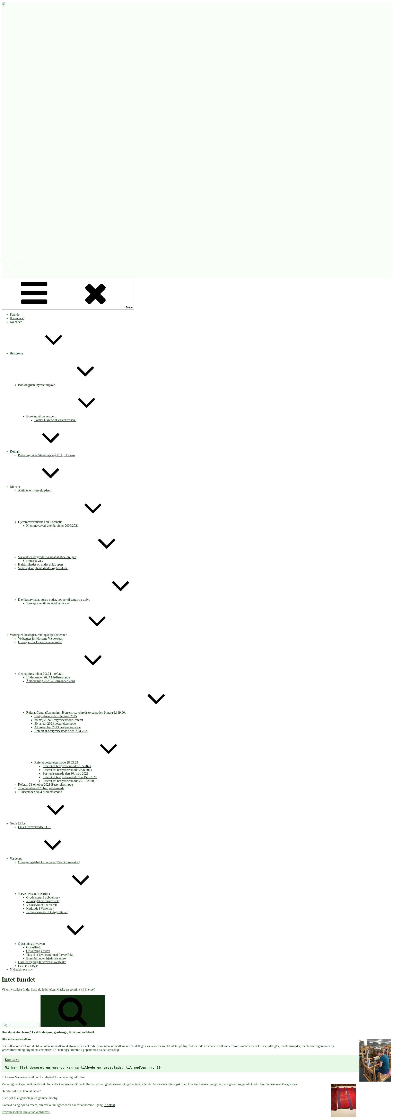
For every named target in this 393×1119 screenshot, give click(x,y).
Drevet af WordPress (36, 1112)
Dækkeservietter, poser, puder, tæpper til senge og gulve (54, 599)
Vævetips (16, 858)
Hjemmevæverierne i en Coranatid (40, 522)
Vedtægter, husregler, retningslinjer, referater (38, 635)
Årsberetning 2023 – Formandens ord (50, 681)
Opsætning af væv (38, 951)
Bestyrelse (16, 353)
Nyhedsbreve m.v (21, 969)
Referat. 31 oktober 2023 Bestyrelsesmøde (45, 784)
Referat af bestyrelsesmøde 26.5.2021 (67, 766)
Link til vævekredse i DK (34, 827)
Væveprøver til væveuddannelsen (48, 603)
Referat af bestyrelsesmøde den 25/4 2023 (61, 731)
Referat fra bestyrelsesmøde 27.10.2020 (68, 781)
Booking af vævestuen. (41, 416)
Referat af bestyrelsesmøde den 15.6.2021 (70, 777)
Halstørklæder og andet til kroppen (40, 564)
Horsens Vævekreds (15, 265)
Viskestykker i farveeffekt (42, 901)
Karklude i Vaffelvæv (40, 908)
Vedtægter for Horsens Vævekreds (40, 638)
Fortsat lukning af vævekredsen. (55, 420)
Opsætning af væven (31, 943)
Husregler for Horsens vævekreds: (40, 642)
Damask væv (34, 560)
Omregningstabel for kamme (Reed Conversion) (49, 862)
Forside (14, 314)
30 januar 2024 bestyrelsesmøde (55, 723)
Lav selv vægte (28, 965)
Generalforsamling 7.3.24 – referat (40, 673)
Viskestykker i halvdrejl (41, 904)
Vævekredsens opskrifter (34, 893)
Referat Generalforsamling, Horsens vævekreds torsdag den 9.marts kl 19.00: (76, 712)
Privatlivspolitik (12, 1112)
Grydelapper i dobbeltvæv (43, 897)
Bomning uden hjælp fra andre (46, 958)
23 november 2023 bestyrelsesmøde (57, 727)
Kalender (16, 322)
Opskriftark (33, 947)
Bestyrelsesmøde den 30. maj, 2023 (65, 773)
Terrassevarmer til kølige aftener (47, 912)
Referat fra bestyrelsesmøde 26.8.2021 (67, 769)
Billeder (15, 486)
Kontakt (15, 451)
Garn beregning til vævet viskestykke (42, 962)
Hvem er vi (17, 318)
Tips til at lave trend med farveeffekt (49, 954)
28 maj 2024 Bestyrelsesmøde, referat (58, 720)
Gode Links (17, 823)
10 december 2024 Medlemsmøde (48, 677)
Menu (129, 307)
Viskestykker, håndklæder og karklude (43, 568)
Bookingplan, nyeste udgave (36, 385)
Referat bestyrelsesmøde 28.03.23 (56, 762)
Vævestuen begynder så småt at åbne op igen (47, 557)
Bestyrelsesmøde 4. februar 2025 (55, 716)
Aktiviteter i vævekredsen (34, 490)
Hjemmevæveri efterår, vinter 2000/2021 (52, 525)
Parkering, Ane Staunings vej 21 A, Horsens (46, 455)
